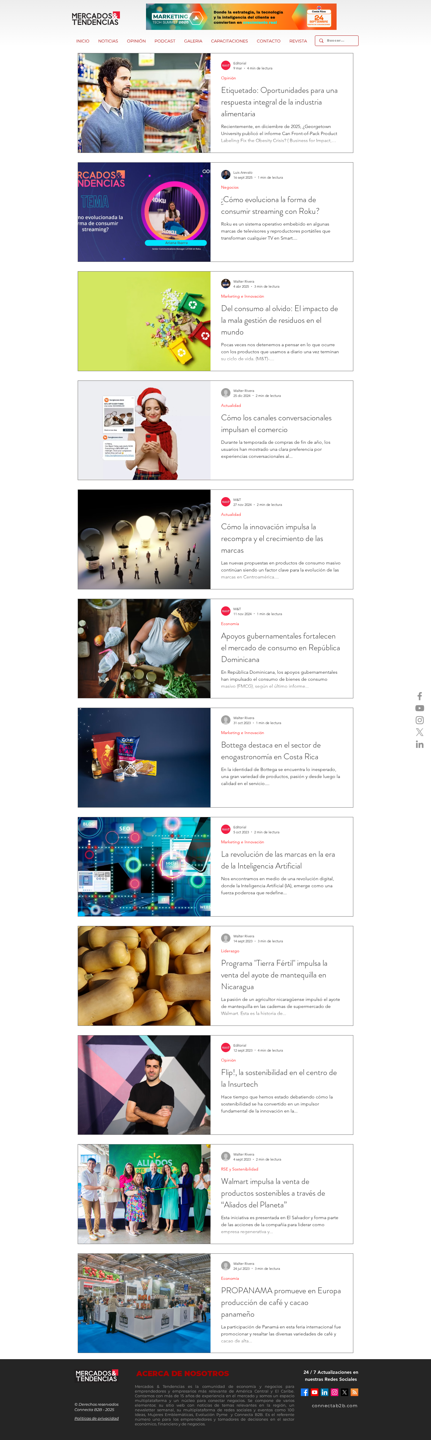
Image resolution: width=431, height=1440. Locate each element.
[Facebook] (419, 696)
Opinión (228, 78)
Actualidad (231, 405)
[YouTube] (419, 708)
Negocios (230, 187)
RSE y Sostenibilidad (239, 1169)
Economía (230, 623)
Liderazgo (230, 950)
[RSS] (354, 1392)
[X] (419, 732)
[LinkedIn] (419, 744)
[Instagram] (419, 720)
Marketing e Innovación (242, 296)
